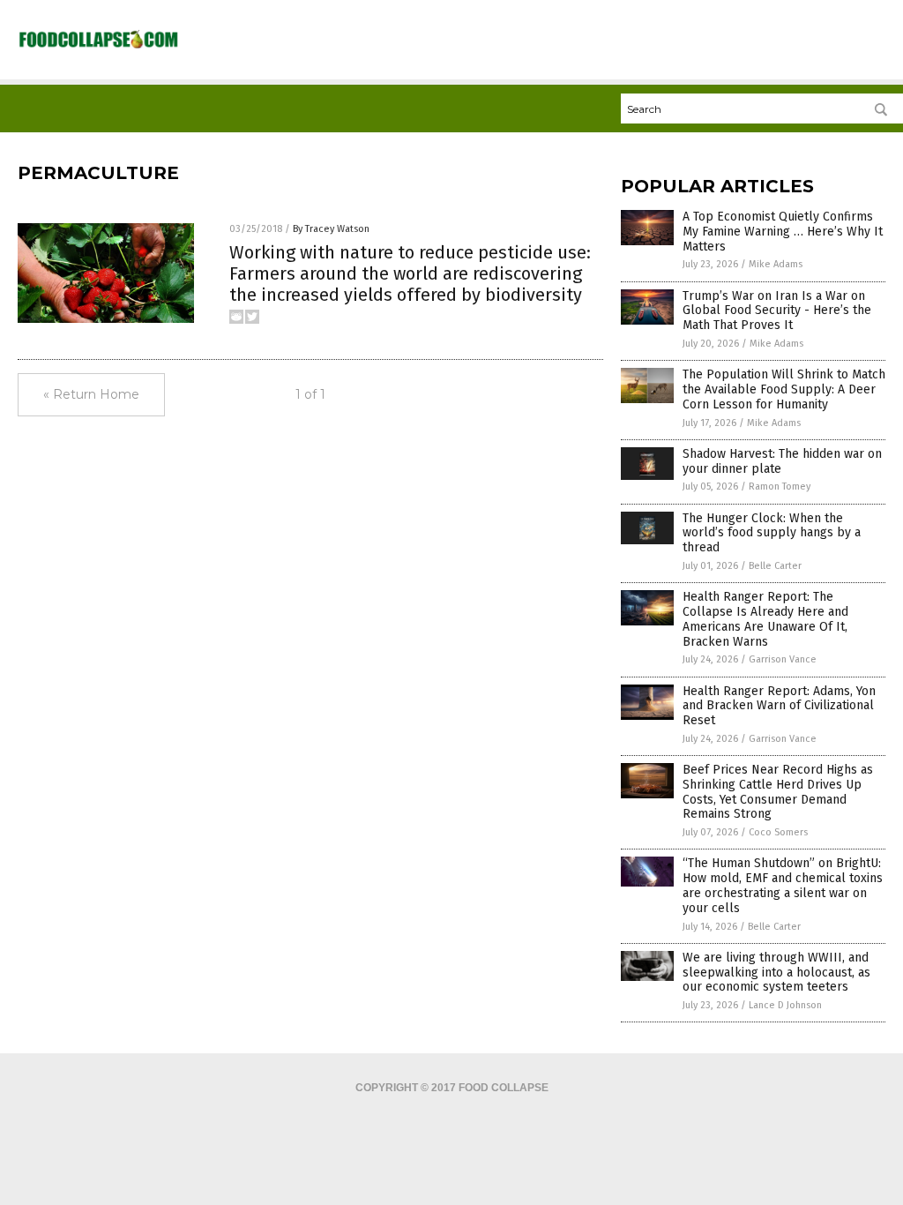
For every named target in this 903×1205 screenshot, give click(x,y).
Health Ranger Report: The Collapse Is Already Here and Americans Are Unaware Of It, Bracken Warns (765, 618)
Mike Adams (775, 264)
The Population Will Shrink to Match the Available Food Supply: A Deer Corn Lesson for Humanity (784, 389)
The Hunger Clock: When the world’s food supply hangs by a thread (772, 533)
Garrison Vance (783, 659)
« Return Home (91, 394)
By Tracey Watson (331, 229)
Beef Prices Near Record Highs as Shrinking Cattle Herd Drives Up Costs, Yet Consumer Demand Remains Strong (778, 791)
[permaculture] (99, 47)
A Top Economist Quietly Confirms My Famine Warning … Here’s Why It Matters (783, 231)
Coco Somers (778, 832)
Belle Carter (775, 566)
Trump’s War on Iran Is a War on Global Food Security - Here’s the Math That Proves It (777, 310)
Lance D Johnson (785, 1005)
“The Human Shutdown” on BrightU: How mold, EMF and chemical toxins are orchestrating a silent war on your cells (783, 885)
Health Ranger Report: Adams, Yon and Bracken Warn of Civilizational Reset (779, 706)
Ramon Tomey (779, 486)
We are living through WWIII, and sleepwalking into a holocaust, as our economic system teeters (776, 972)
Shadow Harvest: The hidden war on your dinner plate (782, 461)
